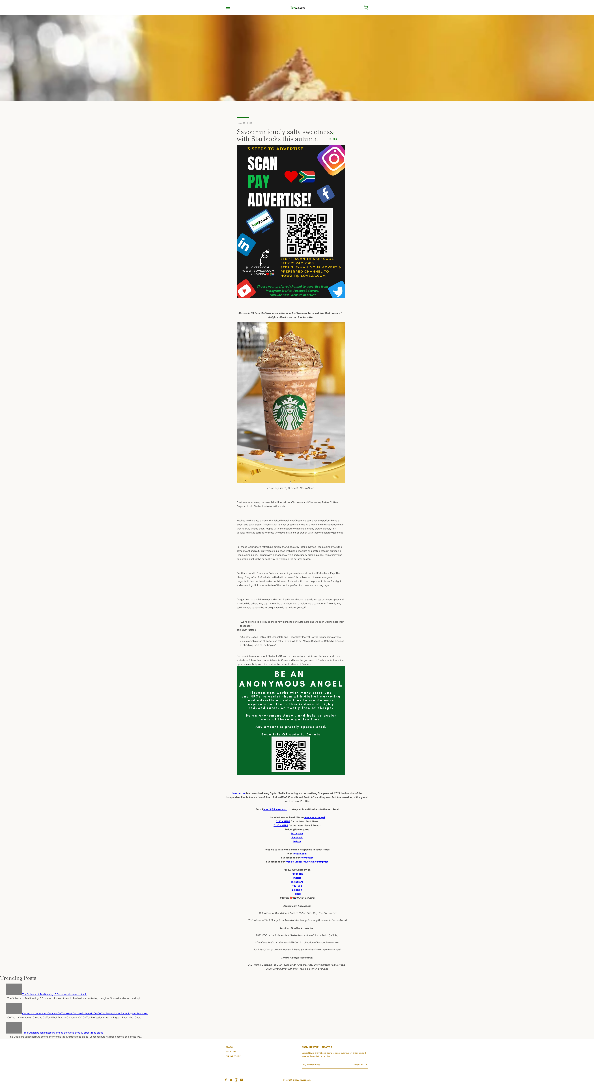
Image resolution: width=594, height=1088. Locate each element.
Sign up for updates (317, 1047)
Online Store (233, 1056)
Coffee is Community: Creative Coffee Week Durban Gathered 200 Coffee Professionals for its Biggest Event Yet (85, 1013)
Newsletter (306, 857)
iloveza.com (238, 793)
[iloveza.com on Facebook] (225, 1079)
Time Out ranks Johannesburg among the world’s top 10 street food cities (62, 1032)
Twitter (297, 877)
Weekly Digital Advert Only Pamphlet (306, 861)
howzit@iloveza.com (275, 809)
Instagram (297, 881)
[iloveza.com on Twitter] (231, 1079)
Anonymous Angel (314, 817)
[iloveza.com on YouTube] (241, 1079)
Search (230, 1047)
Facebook (297, 873)
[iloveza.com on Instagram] (236, 1079)
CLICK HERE (283, 821)
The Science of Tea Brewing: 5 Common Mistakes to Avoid (54, 994)
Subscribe (359, 1065)
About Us (231, 1052)
